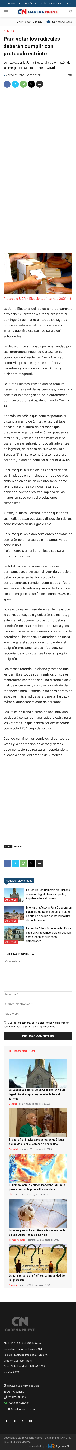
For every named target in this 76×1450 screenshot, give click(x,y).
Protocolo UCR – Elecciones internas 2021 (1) (37, 298)
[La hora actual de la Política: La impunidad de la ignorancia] (38, 1258)
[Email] (31, 84)
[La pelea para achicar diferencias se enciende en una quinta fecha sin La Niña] (38, 1213)
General (10, 31)
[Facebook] (7, 84)
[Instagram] (14, 1421)
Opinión (13, 1285)
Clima (11, 1194)
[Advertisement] (38, 130)
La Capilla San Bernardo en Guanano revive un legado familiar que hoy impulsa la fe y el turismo (48, 894)
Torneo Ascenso (17, 1240)
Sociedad (13, 1149)
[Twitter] (15, 84)
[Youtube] (30, 1421)
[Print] (39, 84)
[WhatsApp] (23, 84)
